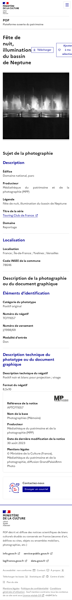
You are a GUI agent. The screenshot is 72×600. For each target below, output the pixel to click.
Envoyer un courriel (36, 489)
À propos (55, 570)
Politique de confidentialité (34, 588)
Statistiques (35, 576)
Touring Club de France (18, 215)
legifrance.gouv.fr (13, 561)
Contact (41, 570)
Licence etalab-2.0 (32, 595)
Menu (67, 4)
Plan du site (12, 582)
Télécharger (44, 50)
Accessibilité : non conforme (17, 570)
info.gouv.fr (10, 553)
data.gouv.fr (38, 561)
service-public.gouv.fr (36, 553)
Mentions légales (11, 588)
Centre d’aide (57, 576)
